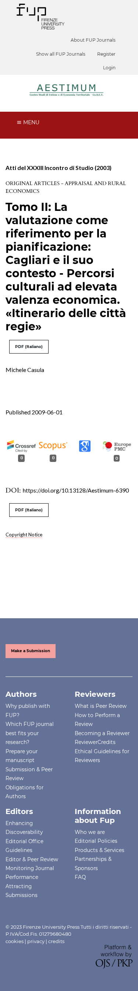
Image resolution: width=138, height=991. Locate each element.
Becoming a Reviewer (102, 733)
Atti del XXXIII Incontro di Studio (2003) (59, 167)
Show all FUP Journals (60, 54)
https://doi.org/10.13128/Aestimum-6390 (76, 490)
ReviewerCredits (95, 742)
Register (106, 54)
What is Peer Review (101, 706)
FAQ (80, 877)
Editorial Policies (96, 841)
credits (56, 941)
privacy (36, 941)
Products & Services (99, 850)
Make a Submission (30, 651)
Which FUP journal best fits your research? (30, 733)
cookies (15, 941)
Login (109, 67)
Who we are (90, 832)
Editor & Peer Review (32, 859)
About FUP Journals (93, 40)
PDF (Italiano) (29, 346)
